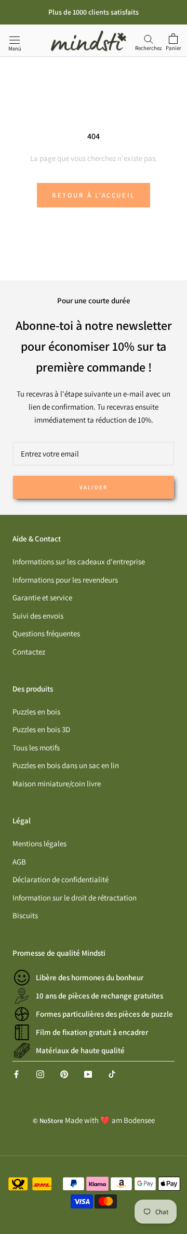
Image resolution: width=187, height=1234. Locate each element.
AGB (19, 862)
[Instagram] (40, 1073)
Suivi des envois (37, 616)
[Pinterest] (64, 1073)
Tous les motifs (36, 747)
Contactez (28, 652)
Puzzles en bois (36, 712)
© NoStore (48, 1120)
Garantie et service (42, 597)
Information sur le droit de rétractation (74, 898)
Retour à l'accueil (93, 195)
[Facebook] (16, 1073)
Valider (93, 487)
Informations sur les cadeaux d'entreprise (78, 561)
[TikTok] (112, 1073)
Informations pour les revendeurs (65, 580)
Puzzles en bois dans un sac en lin (65, 765)
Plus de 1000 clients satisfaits (93, 12)
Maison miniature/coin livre (56, 783)
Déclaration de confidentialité (60, 879)
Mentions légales (39, 843)
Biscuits (25, 915)
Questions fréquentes (46, 633)
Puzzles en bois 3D (41, 729)
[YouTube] (88, 1073)
